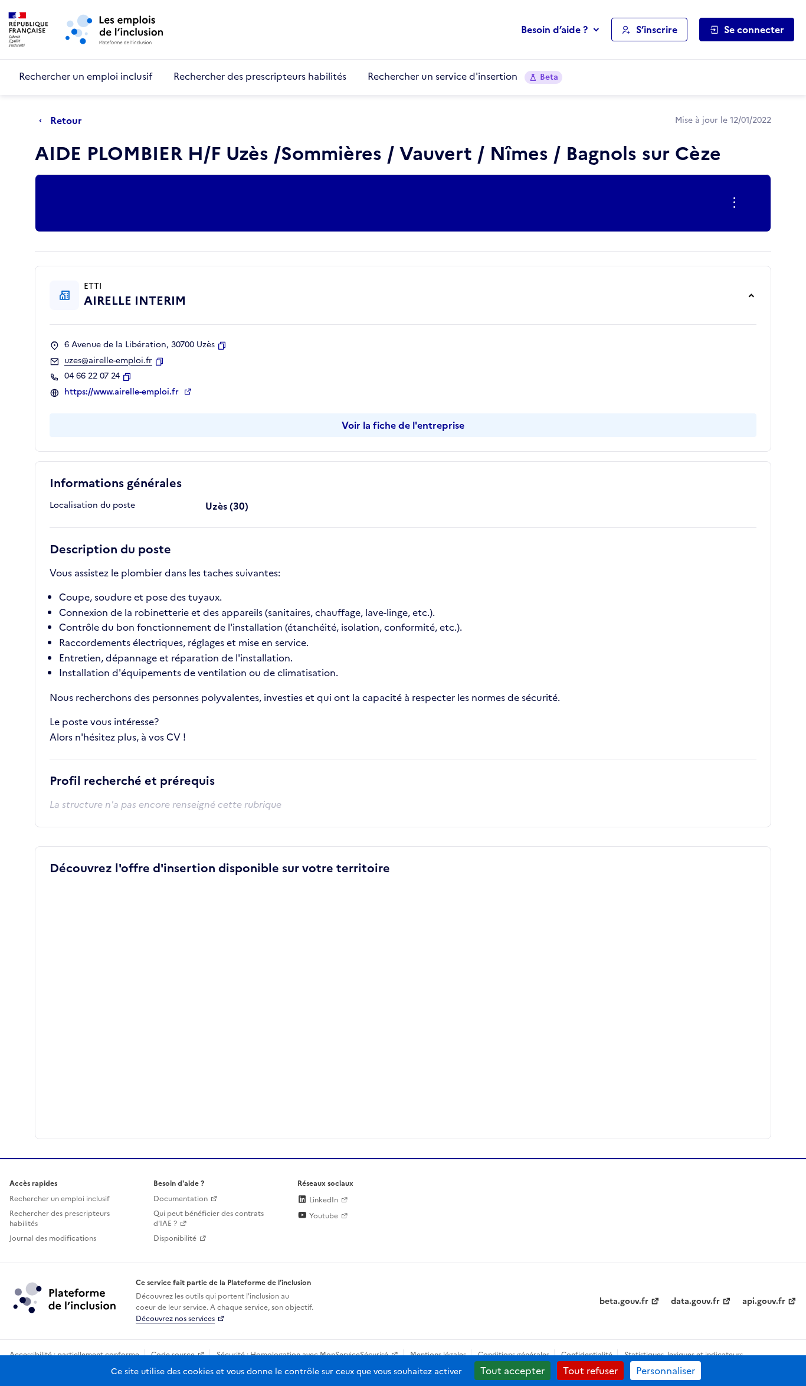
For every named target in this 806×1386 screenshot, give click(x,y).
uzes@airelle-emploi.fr (108, 361)
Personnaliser (665, 1371)
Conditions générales (513, 1354)
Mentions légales (438, 1354)
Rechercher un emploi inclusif (85, 76)
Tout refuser (590, 1371)
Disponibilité (174, 1238)
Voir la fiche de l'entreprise (403, 425)
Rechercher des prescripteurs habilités (259, 76)
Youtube (322, 1216)
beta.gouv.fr (623, 1301)
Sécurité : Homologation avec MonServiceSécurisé (302, 1354)
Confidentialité (586, 1354)
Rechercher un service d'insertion (463, 76)
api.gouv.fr (763, 1301)
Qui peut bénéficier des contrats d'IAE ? (208, 1218)
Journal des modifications (52, 1238)
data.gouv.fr (695, 1301)
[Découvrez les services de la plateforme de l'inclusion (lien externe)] (65, 1297)
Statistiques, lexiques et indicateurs (683, 1354)
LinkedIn (322, 1200)
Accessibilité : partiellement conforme (74, 1354)
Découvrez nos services (175, 1318)
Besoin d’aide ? (554, 29)
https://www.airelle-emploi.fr (122, 392)
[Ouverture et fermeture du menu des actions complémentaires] (736, 203)
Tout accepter (512, 1371)
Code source (173, 1354)
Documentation (180, 1198)
